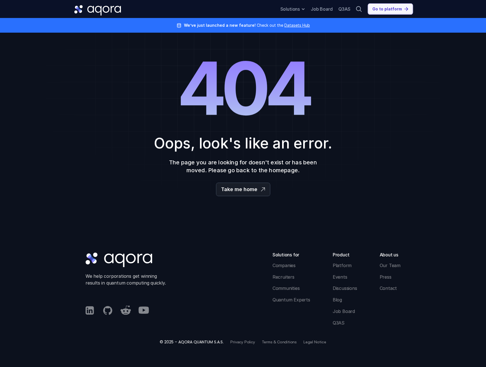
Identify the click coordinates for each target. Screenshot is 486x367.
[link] (390, 9)
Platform (342, 265)
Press (386, 277)
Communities (286, 288)
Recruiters (283, 277)
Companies (284, 265)
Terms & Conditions (279, 341)
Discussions (345, 288)
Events (340, 277)
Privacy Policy (242, 341)
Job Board (322, 9)
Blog (337, 300)
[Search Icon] (358, 9)
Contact (388, 288)
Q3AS (344, 9)
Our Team (390, 265)
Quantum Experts (291, 300)
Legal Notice (314, 341)
